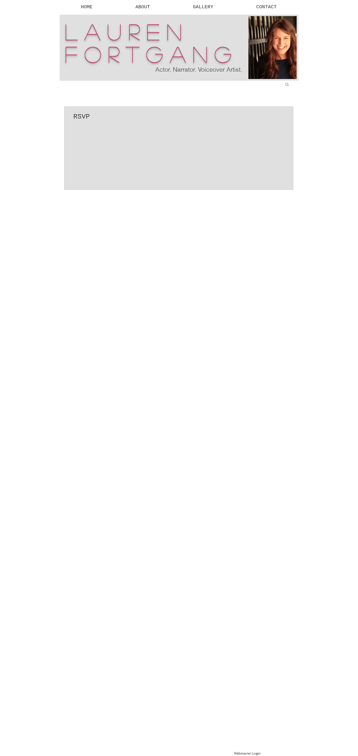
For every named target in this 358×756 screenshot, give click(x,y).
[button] (287, 84)
